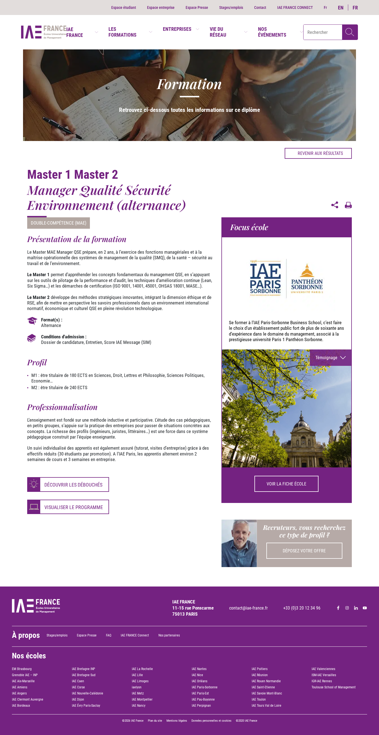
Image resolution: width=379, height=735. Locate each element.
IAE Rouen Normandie (266, 681)
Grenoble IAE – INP (25, 675)
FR (355, 8)
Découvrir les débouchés (73, 485)
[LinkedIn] (356, 608)
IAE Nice (197, 675)
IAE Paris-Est (200, 693)
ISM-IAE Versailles (324, 675)
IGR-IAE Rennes (322, 681)
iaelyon (137, 687)
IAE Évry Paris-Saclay (86, 706)
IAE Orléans (199, 681)
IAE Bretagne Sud (83, 675)
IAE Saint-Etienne (263, 687)
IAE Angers (19, 693)
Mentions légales (176, 721)
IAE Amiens (19, 687)
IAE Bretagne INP (83, 669)
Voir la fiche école (286, 484)
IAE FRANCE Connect (135, 635)
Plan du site (155, 721)
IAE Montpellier (142, 699)
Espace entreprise (161, 7)
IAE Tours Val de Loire (266, 706)
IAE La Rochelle (142, 669)
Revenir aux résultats (320, 153)
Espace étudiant (123, 7)
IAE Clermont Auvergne (27, 699)
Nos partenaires (169, 635)
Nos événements (272, 32)
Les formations (122, 32)
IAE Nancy (138, 706)
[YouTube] (365, 608)
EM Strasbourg (22, 669)
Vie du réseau (218, 32)
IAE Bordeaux (21, 706)
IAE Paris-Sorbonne (205, 687)
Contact (260, 7)
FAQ (108, 635)
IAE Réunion (260, 675)
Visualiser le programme (73, 507)
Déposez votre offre (304, 550)
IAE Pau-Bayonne (203, 699)
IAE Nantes (199, 669)
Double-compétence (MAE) (58, 223)
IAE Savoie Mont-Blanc (267, 693)
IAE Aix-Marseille (23, 681)
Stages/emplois (231, 7)
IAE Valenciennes (323, 669)
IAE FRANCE (74, 32)
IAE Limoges (140, 681)
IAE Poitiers (259, 669)
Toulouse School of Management (334, 687)
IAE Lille (137, 675)
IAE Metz (138, 693)
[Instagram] (347, 608)
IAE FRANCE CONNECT (295, 7)
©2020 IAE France (246, 721)
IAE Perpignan (201, 706)
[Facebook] (338, 608)
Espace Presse (197, 7)
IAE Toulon (259, 699)
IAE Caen (78, 681)
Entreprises (177, 29)
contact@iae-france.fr (248, 608)
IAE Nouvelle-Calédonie (87, 693)
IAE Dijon (78, 699)
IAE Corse (78, 687)
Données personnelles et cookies (211, 721)
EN (340, 8)
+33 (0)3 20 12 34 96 (301, 608)
